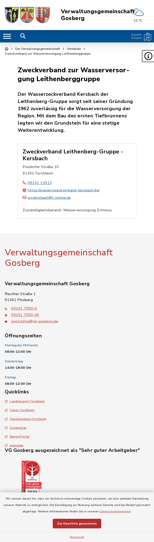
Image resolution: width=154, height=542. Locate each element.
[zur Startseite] (27, 15)
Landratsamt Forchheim (27, 401)
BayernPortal (20, 436)
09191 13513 (40, 182)
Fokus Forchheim (22, 410)
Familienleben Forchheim (28, 419)
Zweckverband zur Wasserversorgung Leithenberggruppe (48, 53)
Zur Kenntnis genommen (77, 523)
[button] (148, 56)
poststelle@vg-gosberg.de (34, 321)
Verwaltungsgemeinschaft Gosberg (98, 15)
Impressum (77, 537)
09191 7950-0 (24, 308)
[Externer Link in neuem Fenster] (32, 478)
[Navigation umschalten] (7, 36)
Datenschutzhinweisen (115, 511)
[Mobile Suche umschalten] (23, 36)
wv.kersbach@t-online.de (49, 197)
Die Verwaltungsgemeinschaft (37, 49)
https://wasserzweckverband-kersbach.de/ (64, 190)
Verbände (74, 49)
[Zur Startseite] (7, 48)
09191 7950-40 (25, 314)
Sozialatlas (18, 428)
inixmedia (16, 445)
